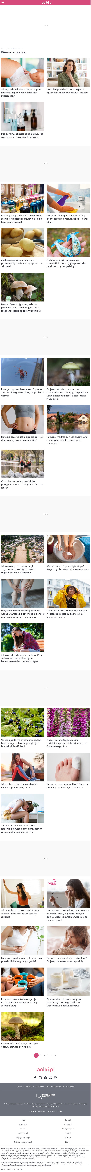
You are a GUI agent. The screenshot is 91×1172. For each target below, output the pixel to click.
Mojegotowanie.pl (23, 1137)
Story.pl (68, 1142)
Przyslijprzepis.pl (68, 1129)
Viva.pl (68, 1133)
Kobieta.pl (68, 1124)
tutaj (20, 1169)
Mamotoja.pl (23, 1133)
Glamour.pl (23, 1124)
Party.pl (68, 1120)
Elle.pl (22, 1120)
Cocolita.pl (23, 1129)
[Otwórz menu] (2, 2)
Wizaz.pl (68, 1137)
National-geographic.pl (23, 1142)
